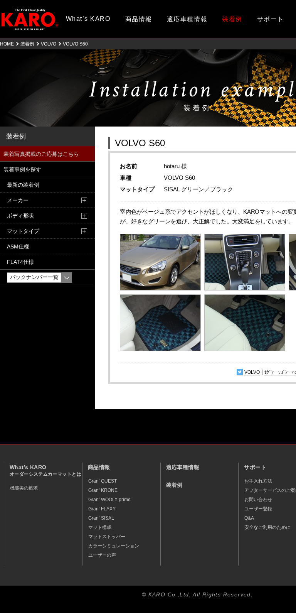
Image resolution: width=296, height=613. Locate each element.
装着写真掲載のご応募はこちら (41, 154)
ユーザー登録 (258, 509)
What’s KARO (88, 18)
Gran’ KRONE (103, 490)
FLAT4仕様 (20, 262)
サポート (270, 19)
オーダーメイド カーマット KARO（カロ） (30, 19)
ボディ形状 (20, 216)
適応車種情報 (187, 19)
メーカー (18, 200)
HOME (7, 44)
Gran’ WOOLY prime (109, 499)
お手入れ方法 (258, 481)
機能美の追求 (24, 488)
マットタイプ (23, 231)
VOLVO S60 (140, 143)
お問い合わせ (258, 499)
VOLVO (48, 44)
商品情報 (138, 19)
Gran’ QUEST (102, 481)
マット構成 (99, 527)
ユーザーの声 (102, 555)
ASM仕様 (18, 246)
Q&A (249, 518)
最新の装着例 (23, 185)
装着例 (232, 19)
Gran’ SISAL (101, 518)
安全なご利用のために (267, 527)
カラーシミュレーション (113, 546)
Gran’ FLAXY (102, 509)
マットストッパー (106, 536)
